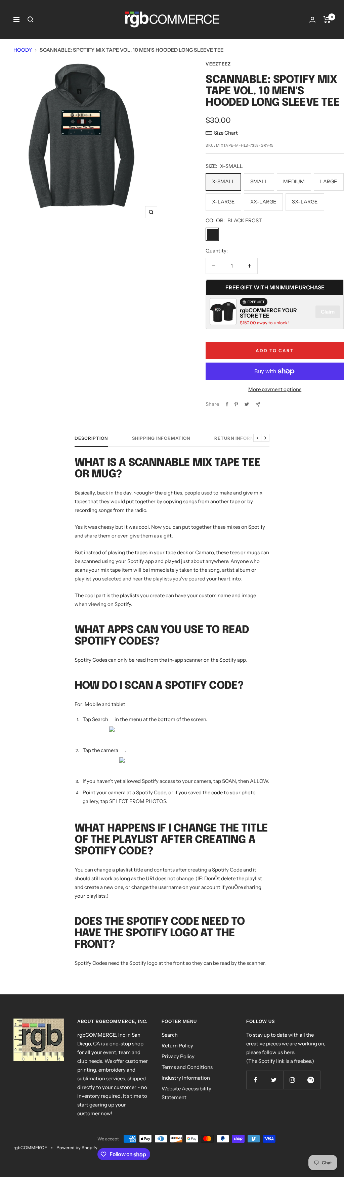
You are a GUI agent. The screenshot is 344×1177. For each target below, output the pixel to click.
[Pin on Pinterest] (236, 404)
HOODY (22, 50)
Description (91, 438)
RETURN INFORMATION (241, 438)
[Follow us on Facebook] (255, 1080)
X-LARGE (223, 201)
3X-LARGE (305, 201)
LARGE (328, 181)
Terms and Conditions (187, 1067)
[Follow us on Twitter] (274, 1080)
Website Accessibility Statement (186, 1092)
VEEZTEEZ (218, 63)
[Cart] (327, 19)
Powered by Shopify (76, 1147)
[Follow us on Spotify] (311, 1080)
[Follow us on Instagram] (292, 1080)
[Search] (31, 19)
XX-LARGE (263, 201)
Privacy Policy (178, 1056)
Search (170, 1035)
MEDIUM (294, 181)
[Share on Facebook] (227, 404)
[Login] (312, 19)
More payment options (274, 389)
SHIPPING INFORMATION (161, 438)
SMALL (259, 181)
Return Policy (177, 1045)
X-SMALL (223, 181)
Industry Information (186, 1078)
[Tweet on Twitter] (247, 404)
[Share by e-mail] (258, 404)
